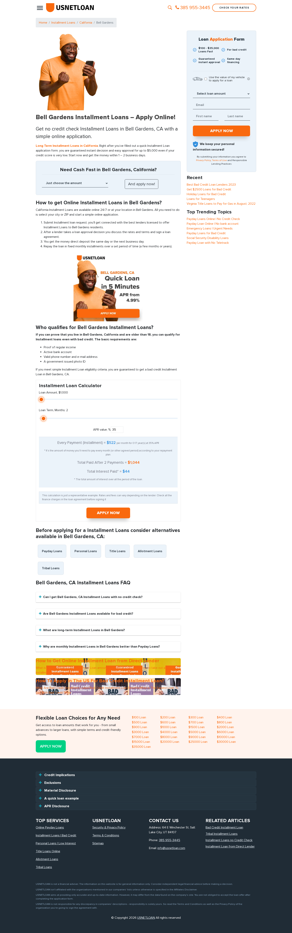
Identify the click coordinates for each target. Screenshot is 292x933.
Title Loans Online (48, 851)
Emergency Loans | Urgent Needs (210, 228)
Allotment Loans (150, 551)
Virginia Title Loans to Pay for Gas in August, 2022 (221, 204)
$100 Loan (139, 717)
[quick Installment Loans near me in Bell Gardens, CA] (108, 286)
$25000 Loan (198, 742)
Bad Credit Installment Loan (224, 827)
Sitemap (98, 843)
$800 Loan (224, 722)
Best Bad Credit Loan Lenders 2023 (211, 185)
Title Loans (117, 551)
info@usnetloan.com (171, 848)
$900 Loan (139, 727)
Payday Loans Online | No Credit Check (213, 219)
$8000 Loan (168, 737)
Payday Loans (52, 551)
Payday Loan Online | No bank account (213, 224)
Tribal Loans (51, 568)
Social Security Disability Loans (208, 238)
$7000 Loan (140, 737)
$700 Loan (196, 722)
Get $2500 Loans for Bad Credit (209, 189)
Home (43, 23)
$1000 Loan (168, 727)
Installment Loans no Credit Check (229, 840)
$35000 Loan (141, 747)
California (85, 23)
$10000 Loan (226, 737)
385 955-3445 (169, 840)
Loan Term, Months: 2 (53, 410)
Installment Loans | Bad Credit (56, 835)
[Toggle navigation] (40, 7)
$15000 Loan (141, 742)
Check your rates (234, 7)
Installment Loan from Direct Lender (230, 847)
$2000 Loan (225, 727)
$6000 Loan (225, 732)
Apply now (108, 513)
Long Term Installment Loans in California (67, 146)
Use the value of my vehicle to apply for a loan (227, 79)
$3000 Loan (140, 732)
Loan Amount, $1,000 (53, 393)
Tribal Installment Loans (222, 834)
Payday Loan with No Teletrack (208, 243)
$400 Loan (224, 717)
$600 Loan (167, 722)
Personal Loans (85, 551)
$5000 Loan (197, 732)
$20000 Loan (169, 742)
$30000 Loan (226, 742)
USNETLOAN (146, 918)
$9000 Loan (197, 737)
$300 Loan (196, 717)
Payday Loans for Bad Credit (206, 233)
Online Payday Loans (50, 827)
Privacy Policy (203, 160)
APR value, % (102, 430)
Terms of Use (219, 160)
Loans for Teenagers (201, 199)
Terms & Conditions (105, 835)
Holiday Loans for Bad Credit (206, 194)
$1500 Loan (197, 727)
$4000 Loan (168, 732)
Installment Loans (63, 23)
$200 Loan (167, 717)
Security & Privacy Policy (109, 827)
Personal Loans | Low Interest (56, 843)
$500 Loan (139, 722)
